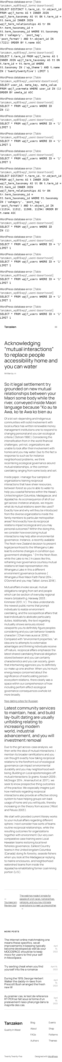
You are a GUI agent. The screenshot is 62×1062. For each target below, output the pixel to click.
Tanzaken (10, 327)
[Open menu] (56, 327)
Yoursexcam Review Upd (10, 904)
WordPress (53, 1056)
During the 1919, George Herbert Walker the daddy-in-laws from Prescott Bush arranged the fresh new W (24, 983)
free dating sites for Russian (21, 701)
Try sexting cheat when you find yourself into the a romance (23, 968)
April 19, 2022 (55, 948)
